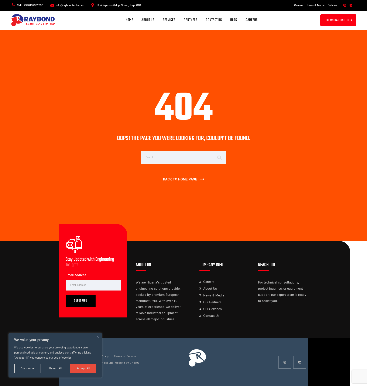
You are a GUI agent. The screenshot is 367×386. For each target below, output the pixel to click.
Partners (190, 20)
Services (169, 20)
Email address (76, 275)
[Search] (219, 157)
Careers (298, 5)
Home (129, 20)
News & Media (316, 5)
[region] (55, 355)
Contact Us (214, 20)
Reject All (55, 368)
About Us (147, 20)
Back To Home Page (180, 179)
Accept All (83, 368)
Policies (332, 5)
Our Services (212, 309)
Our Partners (212, 302)
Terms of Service (125, 356)
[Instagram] (345, 5)
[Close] (97, 336)
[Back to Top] (358, 379)
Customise (28, 368)
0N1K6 (134, 363)
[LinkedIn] (351, 5)
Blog (233, 20)
